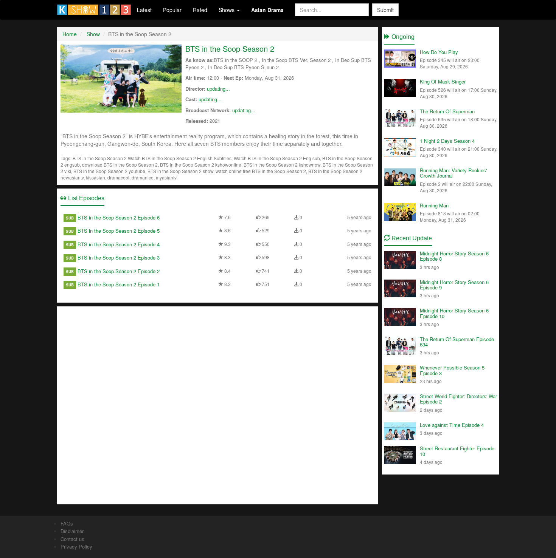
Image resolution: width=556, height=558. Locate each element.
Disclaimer (72, 531)
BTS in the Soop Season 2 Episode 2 (119, 271)
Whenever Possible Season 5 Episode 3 (452, 370)
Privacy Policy (76, 546)
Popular (172, 10)
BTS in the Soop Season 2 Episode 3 (119, 257)
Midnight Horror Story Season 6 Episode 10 (454, 313)
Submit (385, 10)
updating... (218, 88)
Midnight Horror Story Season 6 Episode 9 (454, 284)
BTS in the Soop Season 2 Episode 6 (119, 217)
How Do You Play (439, 52)
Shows (227, 10)
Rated (200, 10)
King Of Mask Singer (443, 81)
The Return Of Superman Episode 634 (457, 341)
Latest (144, 10)
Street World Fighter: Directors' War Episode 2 (458, 399)
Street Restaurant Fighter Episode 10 (457, 451)
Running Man (434, 205)
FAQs (67, 523)
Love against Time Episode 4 (452, 424)
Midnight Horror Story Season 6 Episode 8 (454, 256)
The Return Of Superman (447, 111)
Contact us (72, 539)
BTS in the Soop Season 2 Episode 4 (119, 244)
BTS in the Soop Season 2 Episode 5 (119, 230)
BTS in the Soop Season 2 (229, 48)
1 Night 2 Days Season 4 (447, 140)
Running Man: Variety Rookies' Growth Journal (453, 173)
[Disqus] (217, 404)
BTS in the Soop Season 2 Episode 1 (119, 284)
